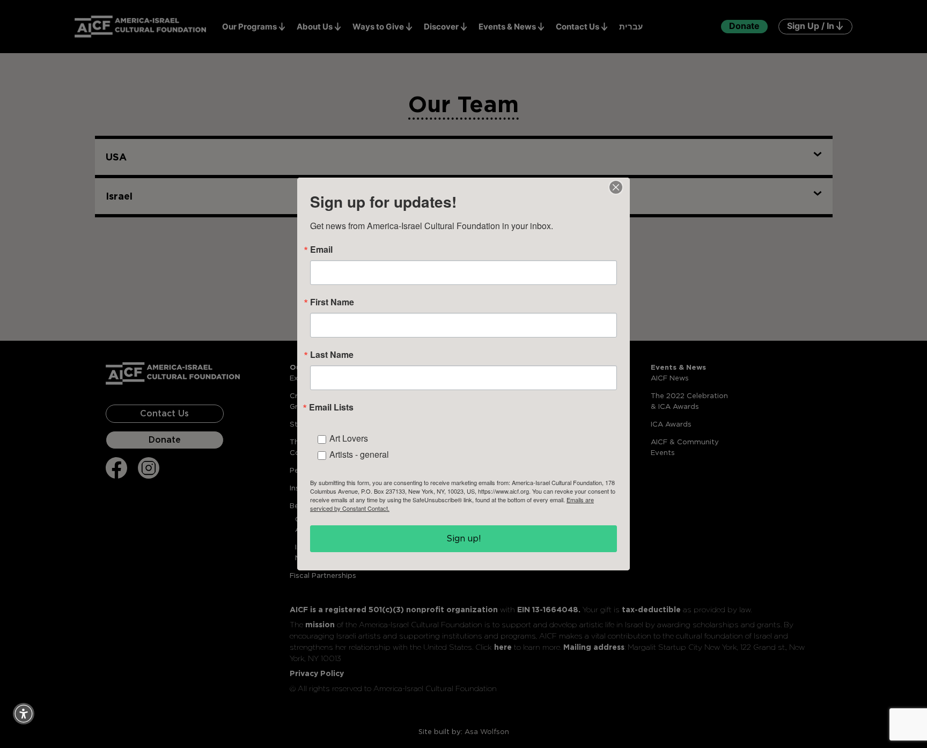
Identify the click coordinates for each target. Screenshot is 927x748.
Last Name (332, 354)
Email (321, 249)
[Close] (616, 187)
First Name (332, 302)
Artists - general (359, 454)
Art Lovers (348, 438)
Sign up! (463, 538)
